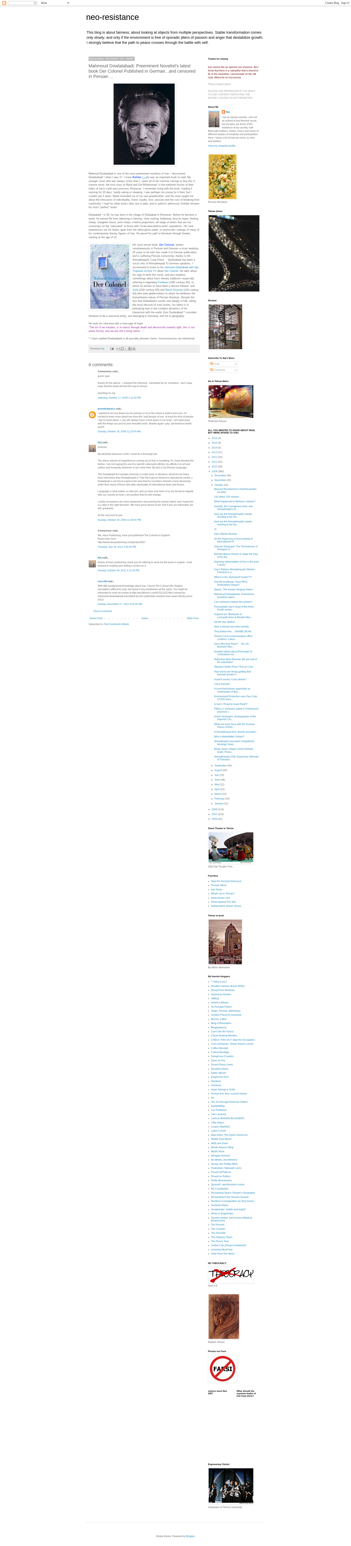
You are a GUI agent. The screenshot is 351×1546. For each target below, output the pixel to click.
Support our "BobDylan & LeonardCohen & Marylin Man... (233, 616)
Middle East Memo (221, 1139)
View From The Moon (223, 1253)
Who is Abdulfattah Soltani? (229, 736)
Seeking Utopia (219, 1205)
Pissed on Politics (221, 1176)
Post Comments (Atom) (116, 624)
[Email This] (118, 349)
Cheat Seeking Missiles (224, 1035)
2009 (215, 471)
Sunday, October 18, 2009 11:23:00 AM (119, 431)
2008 (215, 809)
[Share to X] (126, 349)
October (219, 485)
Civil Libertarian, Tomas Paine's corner (232, 1044)
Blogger (190, 1536)
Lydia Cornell (218, 1130)
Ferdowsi (163, 282)
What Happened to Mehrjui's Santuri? (234, 501)
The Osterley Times (221, 1237)
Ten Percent (217, 1224)
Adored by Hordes (221, 994)
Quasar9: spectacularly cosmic (228, 1184)
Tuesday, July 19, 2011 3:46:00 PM (117, 546)
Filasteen (216, 1081)
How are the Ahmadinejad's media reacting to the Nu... (233, 515)
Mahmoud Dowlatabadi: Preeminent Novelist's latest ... (234, 595)
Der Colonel (171, 270)
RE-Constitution (220, 1188)
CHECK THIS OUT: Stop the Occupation (233, 1039)
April (217, 789)
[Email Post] (111, 348)
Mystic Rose (217, 1151)
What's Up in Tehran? (223, 893)
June (217, 779)
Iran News (216, 889)
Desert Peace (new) (222, 1064)
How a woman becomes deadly (231, 626)
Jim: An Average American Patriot (229, 1102)
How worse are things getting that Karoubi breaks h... (232, 673)
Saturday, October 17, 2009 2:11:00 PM (119, 397)
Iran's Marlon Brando (225, 534)
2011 (215, 461)
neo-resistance (112, 17)
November (220, 480)
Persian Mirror (219, 885)
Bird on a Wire (219, 1019)
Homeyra (216, 1085)
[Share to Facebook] (130, 349)
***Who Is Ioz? (219, 981)
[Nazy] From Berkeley (223, 990)
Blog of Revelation (221, 1023)
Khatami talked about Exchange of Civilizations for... (233, 653)
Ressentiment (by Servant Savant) (230, 1197)
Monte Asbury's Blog (222, 1147)
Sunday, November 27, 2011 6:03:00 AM (120, 604)
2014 (215, 447)
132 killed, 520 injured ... (227, 496)
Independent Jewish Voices (226, 906)
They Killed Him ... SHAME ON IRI (232, 631)
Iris (212, 1097)
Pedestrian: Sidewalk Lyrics (226, 1168)
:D (215, 529)
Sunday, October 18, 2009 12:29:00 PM (119, 520)
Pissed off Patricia (221, 1172)
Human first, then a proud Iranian (229, 1093)
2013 (215, 452)
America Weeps (220, 1002)
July (217, 775)
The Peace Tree (220, 1241)
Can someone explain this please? (233, 601)
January (219, 803)
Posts (216, 364)
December (220, 475)
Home (144, 618)
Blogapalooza (218, 1027)
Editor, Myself (218, 1073)
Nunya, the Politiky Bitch (224, 1164)
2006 (215, 819)
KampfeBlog (218, 1106)
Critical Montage (220, 1052)
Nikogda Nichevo (220, 1155)
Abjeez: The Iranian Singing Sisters (233, 589)
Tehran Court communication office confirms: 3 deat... (233, 637)
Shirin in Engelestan (222, 1213)
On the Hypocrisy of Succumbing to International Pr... (233, 540)
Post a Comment (103, 611)
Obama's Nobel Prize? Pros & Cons (233, 666)
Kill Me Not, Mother (224, 622)
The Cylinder (218, 1229)
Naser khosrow (174, 289)
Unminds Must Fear (222, 1249)
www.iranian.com (220, 897)
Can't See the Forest (222, 1031)
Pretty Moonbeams (221, 1180)
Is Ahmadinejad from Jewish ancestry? (235, 732)
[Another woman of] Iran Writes (228, 986)
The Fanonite (218, 1233)
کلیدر (145, 177)
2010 (215, 466)
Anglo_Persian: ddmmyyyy (225, 1010)
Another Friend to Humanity (226, 1014)
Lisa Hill (102, 581)
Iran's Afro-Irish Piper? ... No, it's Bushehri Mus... (231, 645)
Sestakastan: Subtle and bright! (228, 1209)
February (219, 798)
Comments (219, 370)
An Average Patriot (221, 1006)
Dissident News (219, 1068)
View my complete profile (222, 145)
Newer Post (96, 618)
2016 (215, 438)
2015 (215, 442)
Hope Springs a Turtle (223, 1089)
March (218, 794)
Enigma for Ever (220, 1077)
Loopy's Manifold (220, 1126)
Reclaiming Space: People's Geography (233, 1192)
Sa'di (135, 289)
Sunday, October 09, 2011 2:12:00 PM (118, 570)
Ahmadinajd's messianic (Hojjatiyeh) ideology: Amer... (234, 743)
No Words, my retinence (224, 1159)
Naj (100, 442)
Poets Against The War (223, 901)
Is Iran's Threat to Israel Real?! (230, 704)
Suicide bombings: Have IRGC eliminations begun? (231, 583)
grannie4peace (106, 408)
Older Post (192, 618)
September (220, 765)
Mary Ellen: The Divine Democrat (229, 1135)
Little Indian (217, 1122)
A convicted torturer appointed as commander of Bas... (232, 690)
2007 (215, 814)
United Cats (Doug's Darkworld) (228, 1245)
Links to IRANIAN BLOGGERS (227, 1118)
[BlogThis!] (122, 349)
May (217, 784)
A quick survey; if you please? (230, 679)
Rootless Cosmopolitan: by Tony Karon (232, 1201)
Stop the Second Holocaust (226, 881)
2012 (215, 457)
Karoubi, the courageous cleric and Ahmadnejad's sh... (233, 508)
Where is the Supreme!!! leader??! (233, 577)
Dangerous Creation (222, 1056)
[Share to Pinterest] (134, 349)
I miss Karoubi (222, 684)
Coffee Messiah (219, 1048)
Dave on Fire (218, 1060)
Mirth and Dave (219, 1143)
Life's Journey (218, 1114)
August (218, 770)
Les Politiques (219, 1110)
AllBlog (215, 998)
